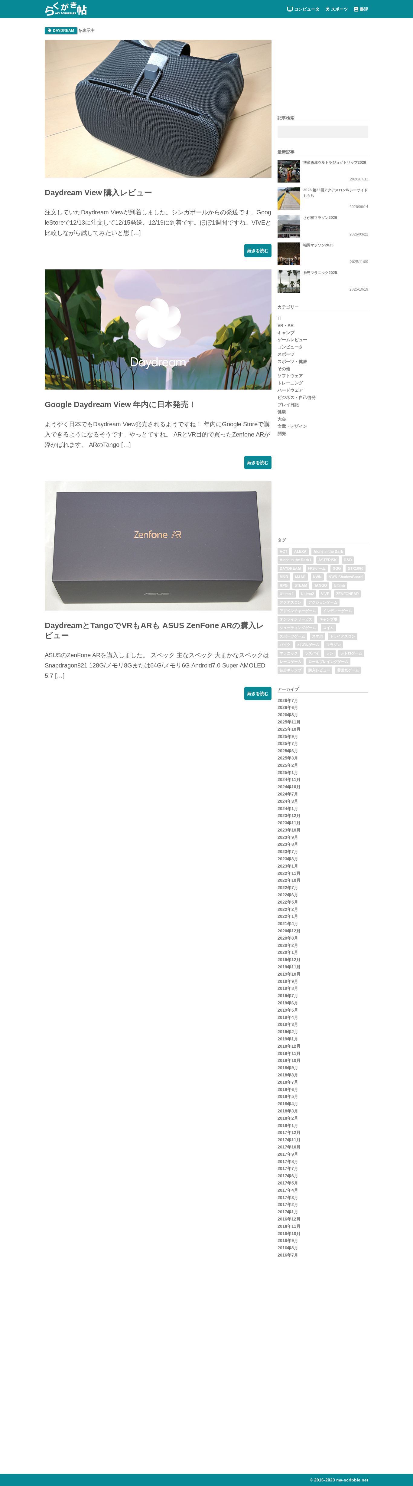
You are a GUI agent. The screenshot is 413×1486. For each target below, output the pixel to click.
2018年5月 (288, 1096)
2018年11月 (289, 1053)
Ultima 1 (287, 594)
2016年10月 (289, 1233)
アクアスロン (290, 602)
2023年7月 (288, 851)
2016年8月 (288, 1247)
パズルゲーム (308, 645)
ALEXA (300, 551)
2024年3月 (288, 801)
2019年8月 (288, 988)
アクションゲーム (322, 602)
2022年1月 (288, 916)
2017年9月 (288, 1154)
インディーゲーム (337, 611)
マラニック (289, 653)
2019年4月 (288, 1017)
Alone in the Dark (328, 551)
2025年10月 (289, 729)
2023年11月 (289, 822)
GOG (337, 568)
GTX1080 (355, 568)
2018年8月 (288, 1074)
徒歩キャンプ (290, 670)
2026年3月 (288, 714)
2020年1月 (288, 952)
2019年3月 (288, 1024)
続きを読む (257, 250)
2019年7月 (288, 995)
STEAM (300, 585)
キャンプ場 (328, 619)
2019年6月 (288, 1002)
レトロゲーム (351, 653)
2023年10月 (289, 830)
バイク (285, 645)
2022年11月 (289, 873)
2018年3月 (288, 1111)
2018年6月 (288, 1089)
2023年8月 (288, 844)
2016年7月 (288, 1255)
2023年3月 (288, 858)
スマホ (317, 636)
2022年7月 (288, 887)
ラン (329, 653)
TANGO (320, 585)
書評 (364, 9)
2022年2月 (288, 909)
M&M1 (300, 577)
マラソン (333, 645)
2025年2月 (288, 765)
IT (279, 318)
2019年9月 (288, 981)
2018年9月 (288, 1067)
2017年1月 (288, 1211)
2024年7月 (288, 794)
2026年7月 (288, 700)
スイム (328, 628)
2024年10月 (289, 786)
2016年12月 (289, 1219)
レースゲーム (290, 662)
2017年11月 (289, 1139)
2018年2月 (288, 1118)
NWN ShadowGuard (346, 577)
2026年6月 (288, 707)
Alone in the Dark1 (295, 560)
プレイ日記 (288, 404)
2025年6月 (288, 750)
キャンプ (286, 332)
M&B (284, 577)
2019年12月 (289, 959)
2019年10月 (289, 974)
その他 (284, 368)
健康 (282, 411)
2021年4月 (288, 923)
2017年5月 (288, 1183)
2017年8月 (288, 1161)
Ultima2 (307, 594)
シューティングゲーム (298, 628)
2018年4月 (288, 1103)
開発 (282, 433)
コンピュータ (307, 9)
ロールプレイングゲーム (328, 662)
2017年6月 (288, 1175)
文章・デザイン (292, 426)
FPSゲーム (317, 568)
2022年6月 (288, 894)
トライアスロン (342, 636)
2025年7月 (288, 743)
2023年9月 (288, 837)
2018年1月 (288, 1125)
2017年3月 (288, 1197)
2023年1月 (288, 866)
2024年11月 (289, 779)
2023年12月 (289, 815)
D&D (348, 560)
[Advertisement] (90, 750)
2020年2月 (288, 945)
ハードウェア (290, 390)
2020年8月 (288, 938)
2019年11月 (289, 966)
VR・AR (286, 325)
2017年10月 (289, 1147)
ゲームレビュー (292, 339)
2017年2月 (288, 1204)
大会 (282, 419)
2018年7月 (288, 1082)
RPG (284, 585)
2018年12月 (289, 1046)
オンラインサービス (296, 619)
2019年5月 (288, 1010)
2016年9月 (288, 1240)
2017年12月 (289, 1132)
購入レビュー (319, 670)
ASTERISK (327, 560)
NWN (317, 577)
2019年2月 (288, 1031)
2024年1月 (288, 808)
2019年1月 (288, 1038)
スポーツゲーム (292, 636)
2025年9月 (288, 736)
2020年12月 (289, 930)
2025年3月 (288, 758)
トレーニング (290, 383)
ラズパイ (312, 653)
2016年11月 (289, 1226)
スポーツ (339, 9)
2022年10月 (289, 880)
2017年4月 (288, 1190)
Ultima (339, 585)
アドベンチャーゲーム (298, 611)
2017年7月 (288, 1168)
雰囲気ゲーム (348, 670)
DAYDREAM (290, 568)
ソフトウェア (290, 375)
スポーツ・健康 (292, 361)
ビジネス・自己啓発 (297, 397)
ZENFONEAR (347, 594)
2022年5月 (288, 902)
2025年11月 (289, 722)
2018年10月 (289, 1060)
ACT (283, 551)
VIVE (325, 594)
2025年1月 (288, 772)
